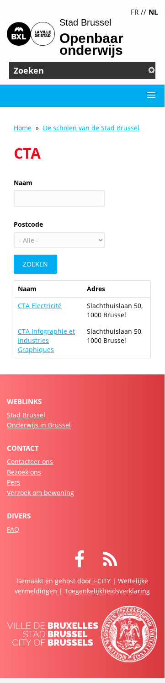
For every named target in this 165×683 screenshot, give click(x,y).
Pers (13, 482)
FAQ (13, 529)
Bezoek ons (24, 472)
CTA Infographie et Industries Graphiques (46, 340)
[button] (151, 95)
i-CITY (102, 580)
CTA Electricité (40, 305)
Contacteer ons (30, 461)
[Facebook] (88, 563)
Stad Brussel (26, 415)
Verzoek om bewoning (40, 492)
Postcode (28, 224)
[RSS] (119, 563)
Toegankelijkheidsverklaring (107, 591)
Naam (23, 182)
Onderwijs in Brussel (39, 425)
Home (23, 127)
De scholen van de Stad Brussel (91, 127)
